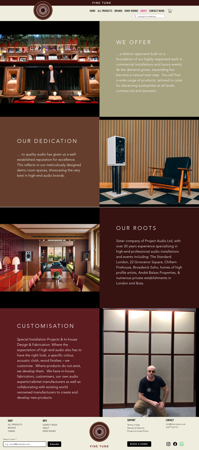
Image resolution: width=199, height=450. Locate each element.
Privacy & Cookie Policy (137, 431)
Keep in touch (10, 439)
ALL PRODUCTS (15, 424)
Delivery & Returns (135, 428)
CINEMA (11, 431)
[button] (118, 11)
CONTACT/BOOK (50, 425)
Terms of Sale (133, 425)
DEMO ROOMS (49, 431)
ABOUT (46, 428)
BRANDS (12, 428)
